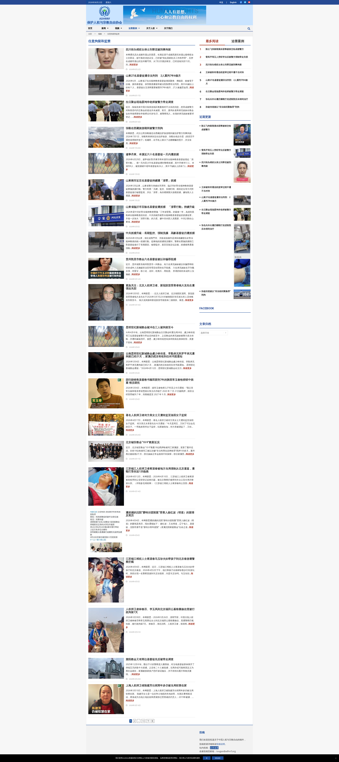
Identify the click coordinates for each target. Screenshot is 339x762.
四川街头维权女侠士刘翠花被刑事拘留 (148, 49)
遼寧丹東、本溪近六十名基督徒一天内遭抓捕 (152, 154)
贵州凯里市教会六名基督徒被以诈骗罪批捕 (151, 259)
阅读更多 (134, 64)
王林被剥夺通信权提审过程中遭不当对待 (225, 72)
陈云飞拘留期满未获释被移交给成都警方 (225, 49)
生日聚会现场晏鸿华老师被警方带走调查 (149, 102)
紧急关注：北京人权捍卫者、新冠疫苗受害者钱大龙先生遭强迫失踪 (160, 287)
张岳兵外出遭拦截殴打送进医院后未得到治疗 (227, 99)
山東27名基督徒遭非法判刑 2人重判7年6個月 (153, 75)
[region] (164, 15)
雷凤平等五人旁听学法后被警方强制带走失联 (227, 56)
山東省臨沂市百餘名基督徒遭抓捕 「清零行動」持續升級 (160, 206)
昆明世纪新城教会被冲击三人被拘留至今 (149, 327)
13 (143, 721)
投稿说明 (220, 744)
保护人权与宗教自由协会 (104, 22)
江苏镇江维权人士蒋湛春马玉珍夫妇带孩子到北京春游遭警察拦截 (160, 560)
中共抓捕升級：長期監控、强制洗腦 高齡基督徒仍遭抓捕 (160, 233)
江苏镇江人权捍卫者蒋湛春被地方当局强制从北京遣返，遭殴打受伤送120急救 (160, 470)
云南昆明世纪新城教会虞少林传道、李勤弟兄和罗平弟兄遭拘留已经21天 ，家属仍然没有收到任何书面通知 (160, 355)
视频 (100, 34)
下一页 (150, 721)
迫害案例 (237, 41)
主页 (90, 34)
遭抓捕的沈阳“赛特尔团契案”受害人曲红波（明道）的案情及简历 (160, 514)
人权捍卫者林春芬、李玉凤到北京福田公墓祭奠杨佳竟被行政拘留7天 (160, 611)
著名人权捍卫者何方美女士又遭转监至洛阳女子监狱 (156, 415)
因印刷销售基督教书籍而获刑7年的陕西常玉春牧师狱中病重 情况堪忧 (159, 381)
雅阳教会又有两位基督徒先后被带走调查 (149, 659)
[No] (335, 758)
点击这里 (214, 747)
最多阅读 (212, 41)
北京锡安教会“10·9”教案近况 (143, 442)
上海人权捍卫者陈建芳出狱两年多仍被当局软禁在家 (156, 685)
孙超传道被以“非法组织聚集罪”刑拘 (222, 106)
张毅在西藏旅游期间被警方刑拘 (144, 128)
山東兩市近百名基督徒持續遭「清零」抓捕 (151, 180)
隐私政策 (217, 758)
